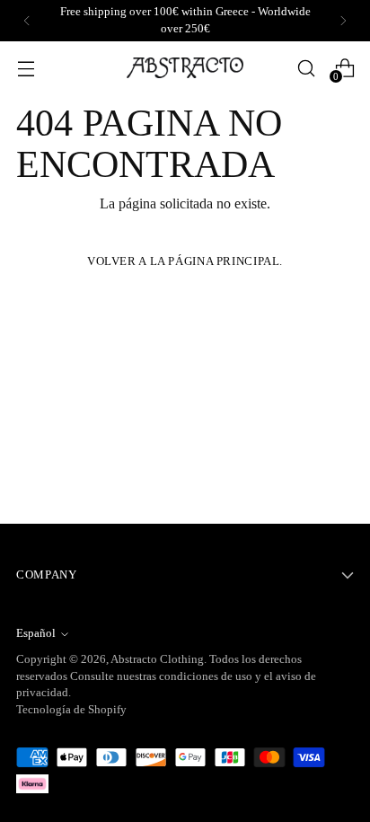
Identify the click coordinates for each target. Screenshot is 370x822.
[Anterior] (27, 20)
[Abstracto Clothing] (185, 67)
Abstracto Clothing (157, 659)
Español (36, 633)
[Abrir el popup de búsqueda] (305, 67)
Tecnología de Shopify (71, 709)
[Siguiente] (343, 20)
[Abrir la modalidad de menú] (25, 67)
